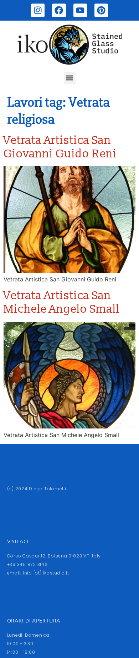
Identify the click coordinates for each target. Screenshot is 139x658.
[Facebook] (59, 10)
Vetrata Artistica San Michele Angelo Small (62, 302)
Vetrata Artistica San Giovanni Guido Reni (60, 147)
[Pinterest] (101, 10)
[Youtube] (80, 10)
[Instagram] (38, 10)
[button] (70, 78)
